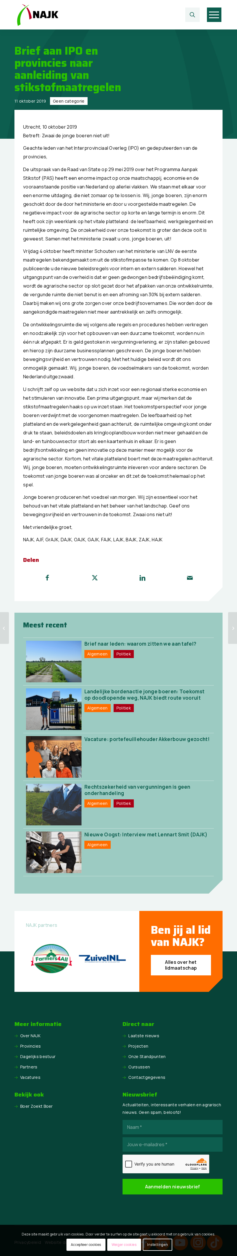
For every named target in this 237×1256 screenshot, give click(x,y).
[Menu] (214, 14)
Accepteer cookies (86, 1244)
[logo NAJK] (37, 14)
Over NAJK (30, 1035)
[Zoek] (192, 14)
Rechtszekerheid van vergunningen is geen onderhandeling (137, 789)
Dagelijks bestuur (37, 1056)
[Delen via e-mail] (190, 577)
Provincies (30, 1046)
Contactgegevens (146, 1077)
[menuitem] (193, 14)
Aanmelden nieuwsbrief (172, 1186)
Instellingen (157, 1244)
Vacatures (30, 1077)
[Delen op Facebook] (47, 577)
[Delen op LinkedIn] (142, 577)
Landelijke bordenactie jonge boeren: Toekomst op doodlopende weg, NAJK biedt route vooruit (144, 694)
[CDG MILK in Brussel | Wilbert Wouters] (4, 628)
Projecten (138, 1046)
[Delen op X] (95, 577)
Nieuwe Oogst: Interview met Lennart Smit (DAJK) (146, 834)
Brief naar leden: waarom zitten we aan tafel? (140, 643)
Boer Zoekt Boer (36, 1106)
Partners (29, 1067)
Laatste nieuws (143, 1035)
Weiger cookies (124, 1244)
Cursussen (139, 1067)
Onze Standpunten (147, 1056)
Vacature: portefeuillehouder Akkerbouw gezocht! (147, 739)
